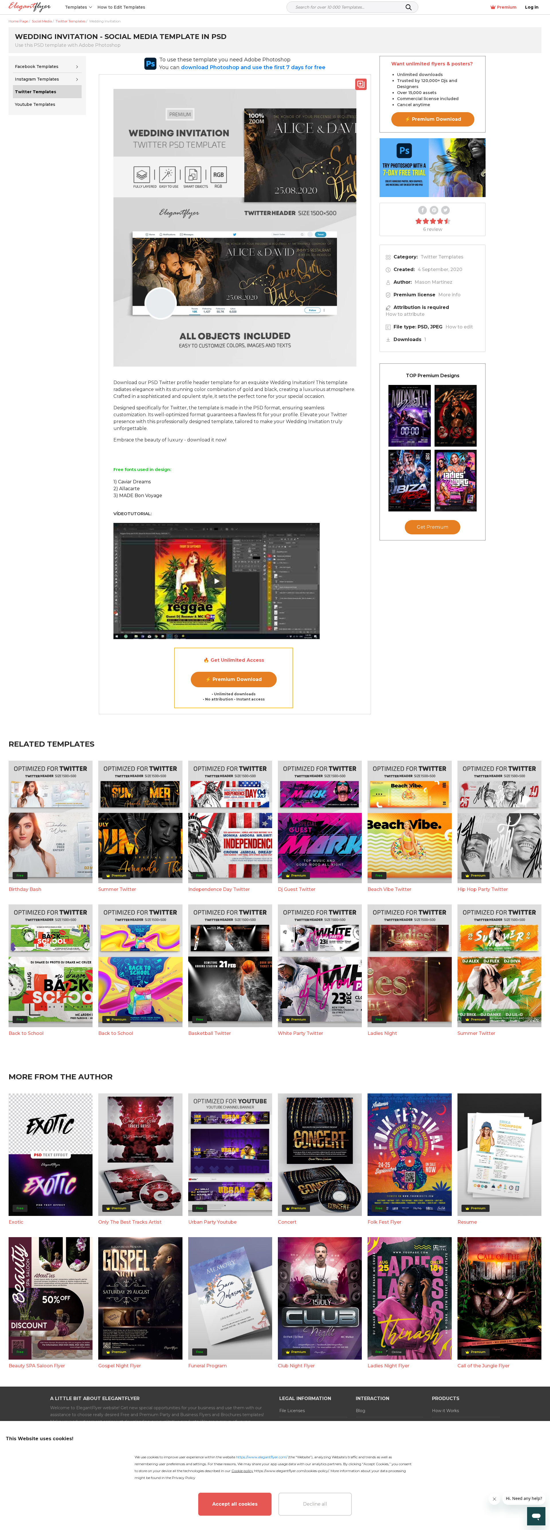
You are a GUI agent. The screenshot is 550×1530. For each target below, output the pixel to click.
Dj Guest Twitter (296, 889)
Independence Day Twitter (219, 889)
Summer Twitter (117, 889)
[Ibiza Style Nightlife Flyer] (409, 480)
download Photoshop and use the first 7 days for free (253, 67)
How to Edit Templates (121, 7)
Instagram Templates (37, 79)
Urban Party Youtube (212, 1222)
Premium (506, 7)
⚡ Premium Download (233, 679)
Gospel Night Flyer (119, 1366)
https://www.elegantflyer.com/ (261, 1457)
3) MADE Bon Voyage (137, 495)
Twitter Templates (442, 257)
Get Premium (432, 527)
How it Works (445, 1410)
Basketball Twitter (209, 1033)
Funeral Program (207, 1366)
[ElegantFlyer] (30, 7)
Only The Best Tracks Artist (130, 1222)
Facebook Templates (36, 66)
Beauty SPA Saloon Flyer (37, 1366)
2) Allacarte (126, 488)
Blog (360, 1410)
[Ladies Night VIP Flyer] (456, 480)
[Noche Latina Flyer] (456, 416)
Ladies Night (382, 1033)
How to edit (459, 327)
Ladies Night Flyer (388, 1366)
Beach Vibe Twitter (389, 889)
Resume (467, 1222)
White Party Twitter (300, 1033)
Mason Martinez (433, 282)
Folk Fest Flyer (384, 1222)
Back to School (26, 1033)
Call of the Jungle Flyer (483, 1366)
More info (449, 294)
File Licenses (292, 1410)
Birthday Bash (25, 889)
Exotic (16, 1222)
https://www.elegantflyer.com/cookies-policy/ (291, 1471)
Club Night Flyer (296, 1366)
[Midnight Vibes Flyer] (409, 416)
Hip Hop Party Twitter (482, 889)
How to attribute (405, 314)
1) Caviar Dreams (132, 481)
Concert (287, 1222)
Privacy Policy (183, 1478)
